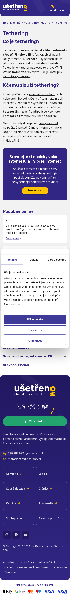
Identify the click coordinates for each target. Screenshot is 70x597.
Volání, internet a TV (37, 22)
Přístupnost (9, 572)
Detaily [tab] (34, 259)
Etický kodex (60, 567)
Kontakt (12, 474)
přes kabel (40, 54)
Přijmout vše (35, 319)
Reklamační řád (47, 562)
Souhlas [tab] (12, 259)
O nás (43, 474)
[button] (35, 356)
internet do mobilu (41, 94)
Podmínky (8, 562)
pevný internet (48, 123)
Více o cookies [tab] (57, 259)
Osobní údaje (26, 562)
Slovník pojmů (11, 22)
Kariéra (11, 503)
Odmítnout (35, 340)
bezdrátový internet (16, 76)
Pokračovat (35, 190)
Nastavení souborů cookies (32, 567)
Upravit (33, 329)
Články (43, 489)
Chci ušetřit (37, 421)
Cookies (7, 567)
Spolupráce (14, 518)
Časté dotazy (15, 489)
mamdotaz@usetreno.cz (24, 459)
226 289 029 (16, 453)
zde (17, 304)
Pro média (46, 503)
